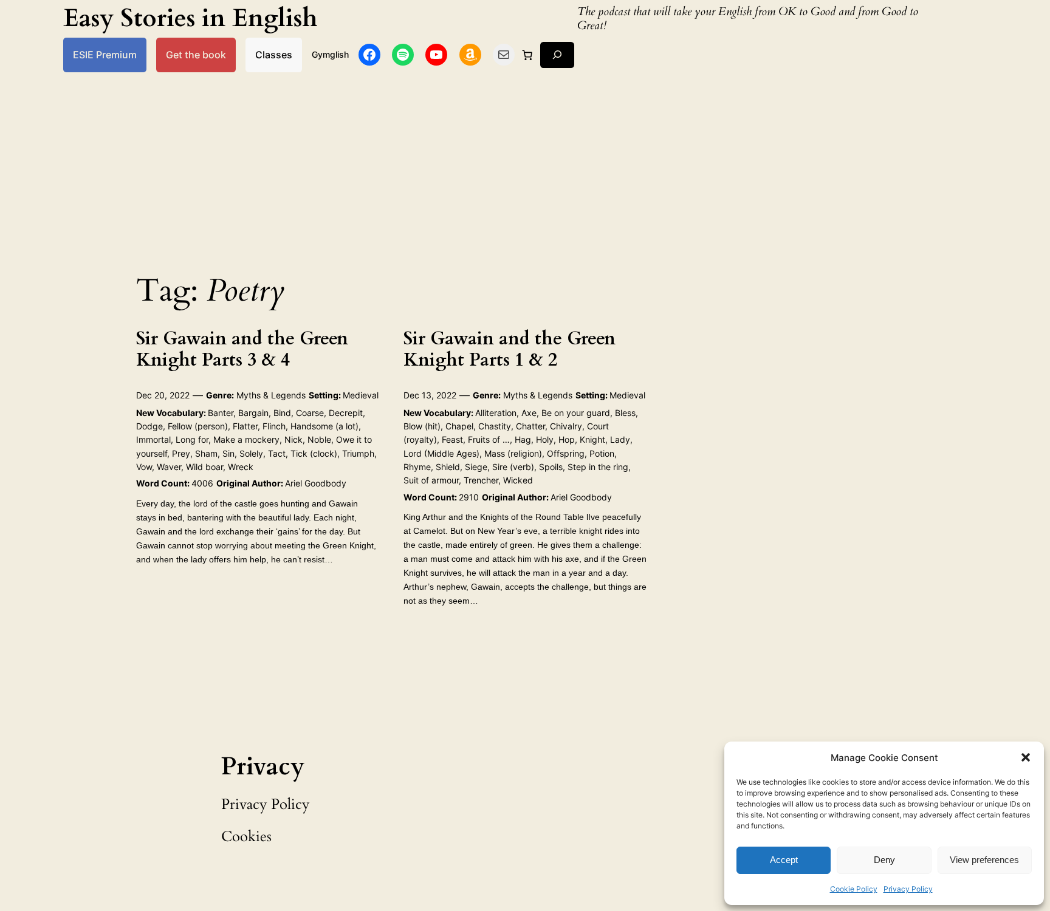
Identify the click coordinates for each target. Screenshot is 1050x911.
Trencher (481, 480)
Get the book (196, 55)
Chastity (494, 426)
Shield (448, 467)
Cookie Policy (853, 888)
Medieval (361, 395)
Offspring (566, 453)
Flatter (245, 426)
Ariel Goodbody (315, 483)
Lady (620, 439)
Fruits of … (489, 439)
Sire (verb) (513, 467)
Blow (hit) (422, 426)
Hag (523, 439)
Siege (476, 467)
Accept (784, 860)
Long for (192, 439)
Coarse (310, 413)
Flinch (274, 426)
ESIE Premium (105, 55)
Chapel (459, 426)
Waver (169, 467)
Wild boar (204, 467)
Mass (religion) (513, 453)
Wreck (240, 467)
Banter (220, 413)
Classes (273, 55)
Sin (228, 453)
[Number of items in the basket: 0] (527, 54)
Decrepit (346, 413)
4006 (202, 483)
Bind (282, 413)
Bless (625, 413)
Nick (293, 439)
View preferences (984, 860)
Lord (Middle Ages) (441, 453)
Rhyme (417, 467)
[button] (1026, 757)
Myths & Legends (271, 395)
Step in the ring (598, 467)
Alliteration (495, 413)
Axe (529, 413)
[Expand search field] (557, 55)
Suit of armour (431, 480)
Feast (452, 439)
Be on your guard (575, 413)
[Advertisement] (525, 169)
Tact (277, 453)
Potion (601, 453)
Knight (592, 439)
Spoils (551, 467)
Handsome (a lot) (324, 426)
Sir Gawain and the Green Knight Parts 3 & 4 (242, 350)
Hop (566, 439)
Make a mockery (246, 439)
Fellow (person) (198, 426)
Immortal (153, 439)
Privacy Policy (908, 888)
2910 (469, 497)
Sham (206, 453)
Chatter (530, 426)
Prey (181, 453)
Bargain (253, 413)
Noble (319, 439)
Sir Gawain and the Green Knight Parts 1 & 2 (509, 350)
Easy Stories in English (190, 18)
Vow (144, 467)
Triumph (358, 453)
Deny (884, 860)
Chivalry (566, 426)
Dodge (149, 426)
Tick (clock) (313, 453)
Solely (251, 453)
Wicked (518, 480)
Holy (545, 439)
